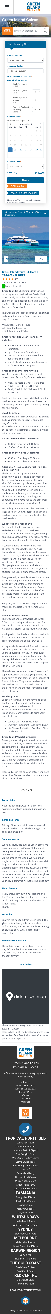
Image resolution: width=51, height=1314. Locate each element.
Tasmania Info (25, 1204)
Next (24, 180)
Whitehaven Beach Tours (25, 1225)
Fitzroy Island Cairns (25, 1177)
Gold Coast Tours (25, 1271)
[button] (7, 7)
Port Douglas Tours (25, 1154)
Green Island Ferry (25, 1184)
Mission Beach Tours (25, 1180)
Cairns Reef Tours (25, 1142)
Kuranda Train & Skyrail (26, 1150)
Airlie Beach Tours (25, 1221)
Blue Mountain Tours (25, 1233)
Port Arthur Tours (25, 1208)
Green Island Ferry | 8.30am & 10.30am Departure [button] (23, 213)
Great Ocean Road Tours (25, 1246)
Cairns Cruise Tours (25, 1161)
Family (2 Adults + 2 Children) (21, 108)
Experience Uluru (25, 1279)
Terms (19, 1310)
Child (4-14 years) (20, 91)
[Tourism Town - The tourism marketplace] (25, 1300)
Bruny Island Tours (25, 1197)
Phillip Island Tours (25, 1242)
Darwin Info (25, 1254)
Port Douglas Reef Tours (25, 1165)
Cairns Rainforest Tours (26, 1188)
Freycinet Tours (25, 1212)
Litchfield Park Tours (25, 1258)
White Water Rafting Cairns (25, 1157)
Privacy (12, 1310)
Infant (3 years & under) (20, 99)
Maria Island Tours (25, 1201)
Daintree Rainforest (26, 1146)
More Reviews (25, 964)
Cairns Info (25, 1169)
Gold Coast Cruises (25, 1267)
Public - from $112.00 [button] (18, 80)
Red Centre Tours (25, 1283)
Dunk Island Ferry (26, 1173)
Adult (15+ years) (20, 84)
